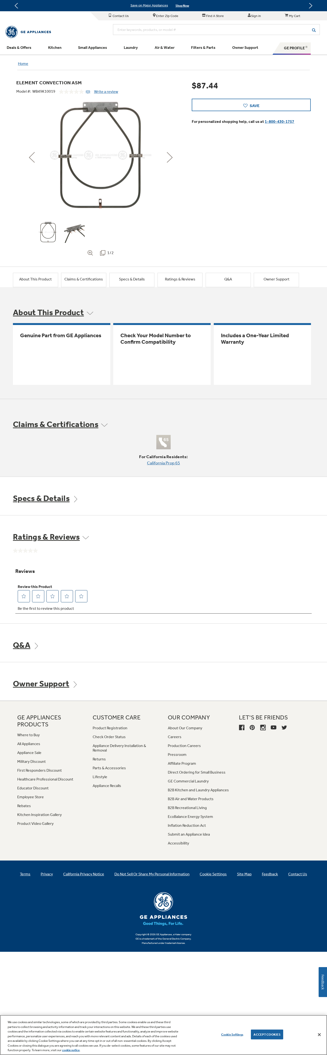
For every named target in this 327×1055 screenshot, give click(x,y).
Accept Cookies (267, 1034)
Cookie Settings (232, 1034)
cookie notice (71, 1050)
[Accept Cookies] (319, 1034)
